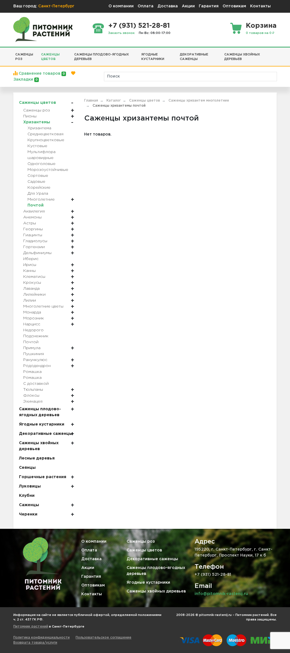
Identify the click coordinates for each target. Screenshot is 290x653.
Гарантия (209, 6)
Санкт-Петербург (56, 6)
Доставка (167, 6)
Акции (188, 6)
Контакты (260, 6)
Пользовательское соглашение (103, 637)
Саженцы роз (141, 541)
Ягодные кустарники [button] (152, 57)
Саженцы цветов (144, 550)
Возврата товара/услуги (35, 642)
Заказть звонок (121, 33)
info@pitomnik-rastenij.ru (221, 594)
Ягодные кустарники (148, 582)
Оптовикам (234, 6)
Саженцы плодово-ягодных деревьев (156, 570)
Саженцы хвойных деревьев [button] (242, 57)
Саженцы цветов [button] (50, 57)
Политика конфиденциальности (41, 637)
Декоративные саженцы (152, 559)
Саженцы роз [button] (24, 57)
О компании (121, 6)
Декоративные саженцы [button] (194, 57)
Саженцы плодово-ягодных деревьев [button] (101, 57)
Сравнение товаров (41, 73)
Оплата (145, 6)
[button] (275, 52)
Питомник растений (30, 626)
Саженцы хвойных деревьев (156, 591)
